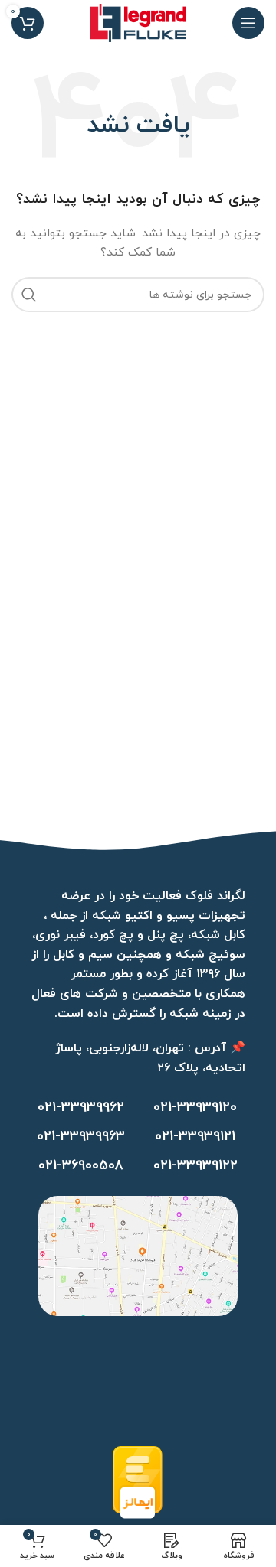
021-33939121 (195, 1136)
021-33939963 (81, 1136)
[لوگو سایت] (138, 22)
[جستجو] (29, 294)
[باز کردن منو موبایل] (248, 23)
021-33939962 (81, 1107)
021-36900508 (80, 1165)
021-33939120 (195, 1107)
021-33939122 (195, 1165)
